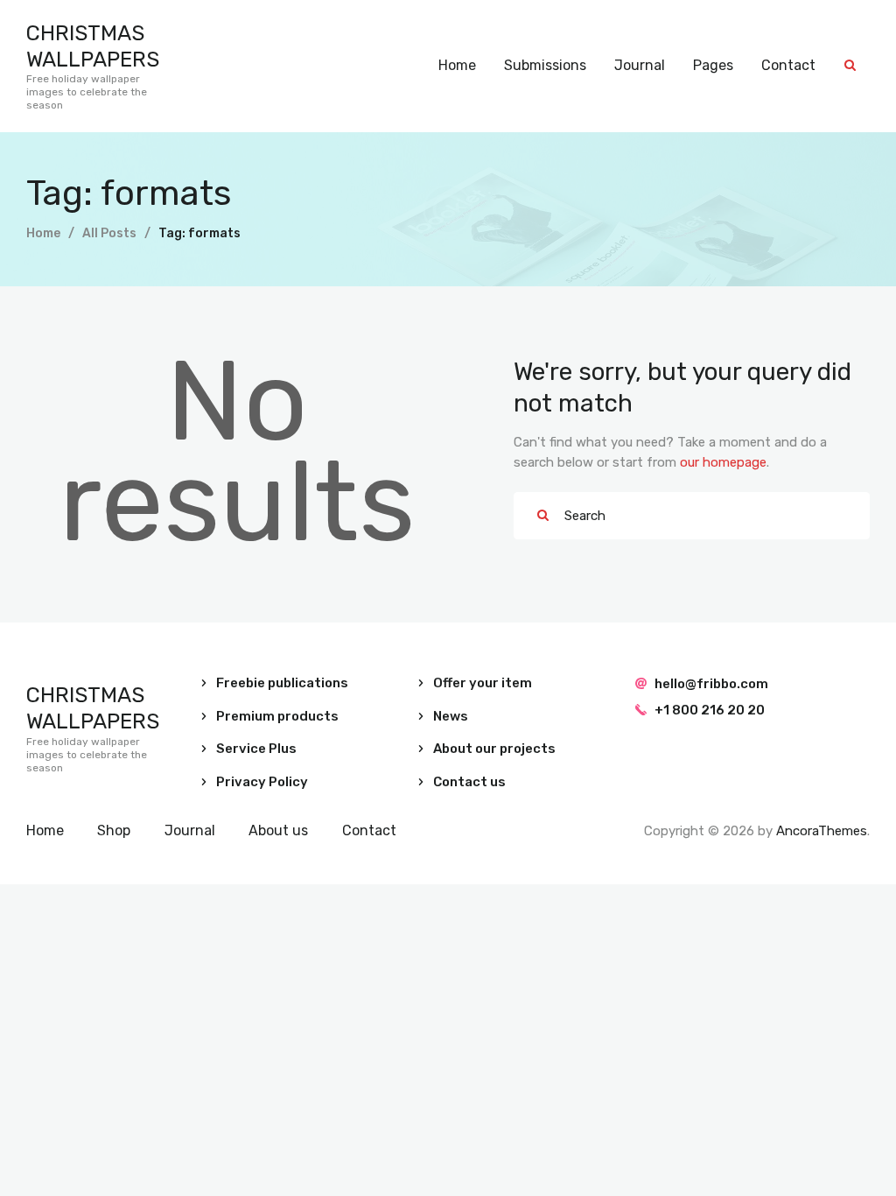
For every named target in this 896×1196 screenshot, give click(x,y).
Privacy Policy (262, 782)
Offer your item (482, 683)
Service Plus (256, 748)
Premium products (277, 716)
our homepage (723, 462)
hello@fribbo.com (711, 684)
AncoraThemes (821, 831)
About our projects (494, 748)
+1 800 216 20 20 (709, 710)
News (450, 716)
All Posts (109, 233)
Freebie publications (282, 683)
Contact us (469, 782)
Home (43, 233)
